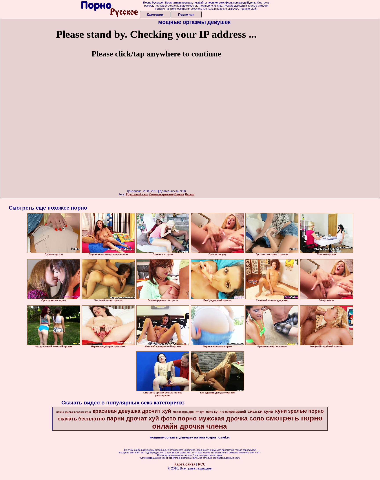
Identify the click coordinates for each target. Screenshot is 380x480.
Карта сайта (184, 464)
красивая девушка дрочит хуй (132, 411)
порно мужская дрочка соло (221, 418)
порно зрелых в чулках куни (73, 412)
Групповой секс (137, 194)
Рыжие (179, 194)
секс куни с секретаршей (226, 411)
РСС (202, 464)
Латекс (189, 194)
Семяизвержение (161, 194)
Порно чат (186, 14)
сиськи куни (260, 411)
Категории (155, 14)
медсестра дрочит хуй (188, 411)
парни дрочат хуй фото (141, 418)
